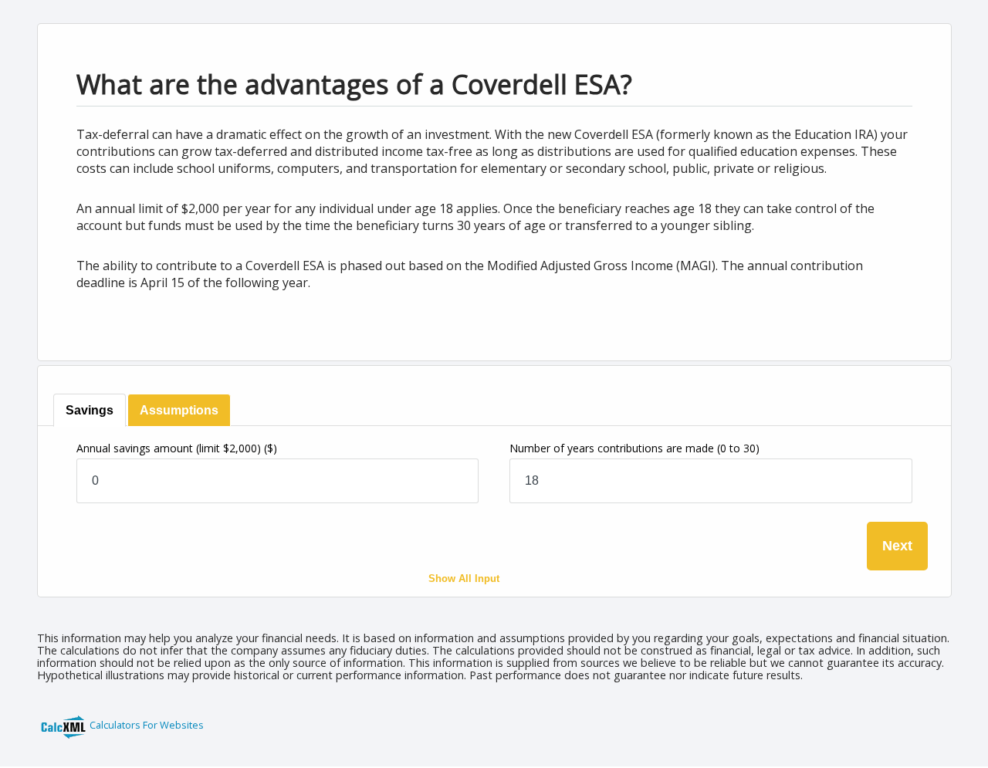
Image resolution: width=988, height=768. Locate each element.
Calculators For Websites (147, 725)
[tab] (89, 410)
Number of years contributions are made (634, 448)
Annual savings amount (176, 448)
